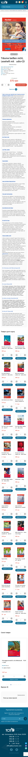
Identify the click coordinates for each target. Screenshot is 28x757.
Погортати (14, 54)
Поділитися (12, 89)
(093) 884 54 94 (14, 737)
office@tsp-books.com (14, 746)
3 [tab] (11, 684)
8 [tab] (20, 684)
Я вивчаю (7, 10)
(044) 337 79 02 (14, 743)
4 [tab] (13, 684)
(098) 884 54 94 (14, 741)
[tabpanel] (14, 660)
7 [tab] (19, 684)
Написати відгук (12, 64)
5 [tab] (15, 684)
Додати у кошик (21, 84)
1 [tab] (7, 684)
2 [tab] (9, 684)
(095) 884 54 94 (14, 739)
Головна (2, 10)
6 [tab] (17, 684)
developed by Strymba (14, 753)
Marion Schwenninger (8, 66)
